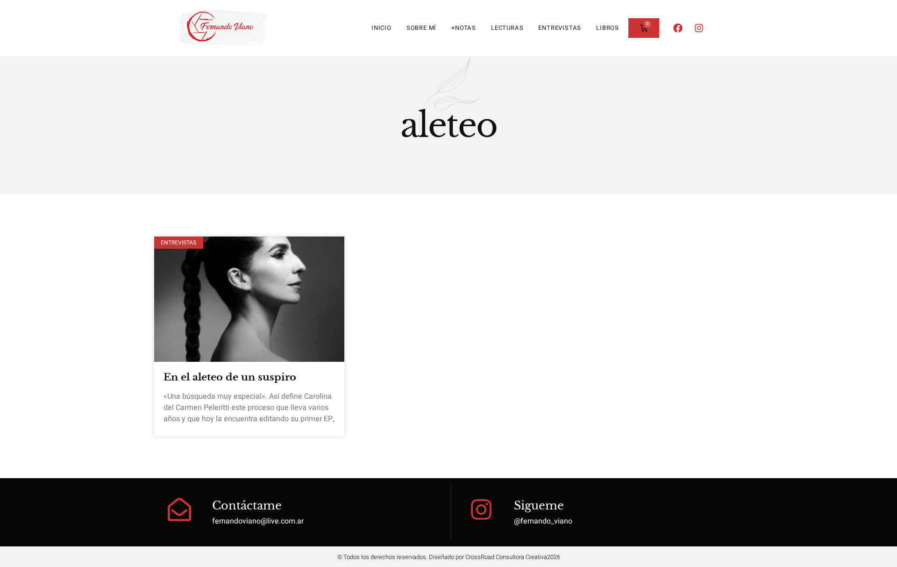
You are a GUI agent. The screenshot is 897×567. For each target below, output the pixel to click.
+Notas (463, 27)
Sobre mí (421, 27)
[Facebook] (678, 28)
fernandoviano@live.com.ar (258, 521)
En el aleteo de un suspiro (230, 377)
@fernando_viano (543, 521)
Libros (607, 27)
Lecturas (507, 27)
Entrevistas (559, 27)
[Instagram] (699, 28)
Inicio (381, 27)
